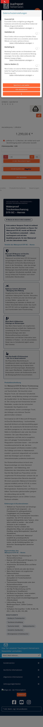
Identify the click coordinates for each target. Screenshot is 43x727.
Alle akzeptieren (21, 89)
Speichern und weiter (22, 85)
